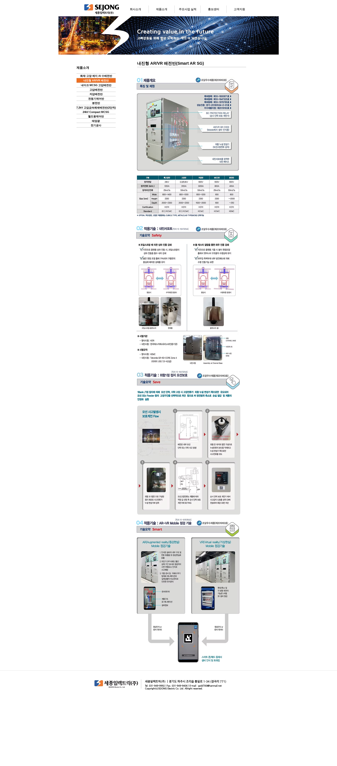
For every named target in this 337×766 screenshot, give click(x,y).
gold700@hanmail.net (210, 685)
